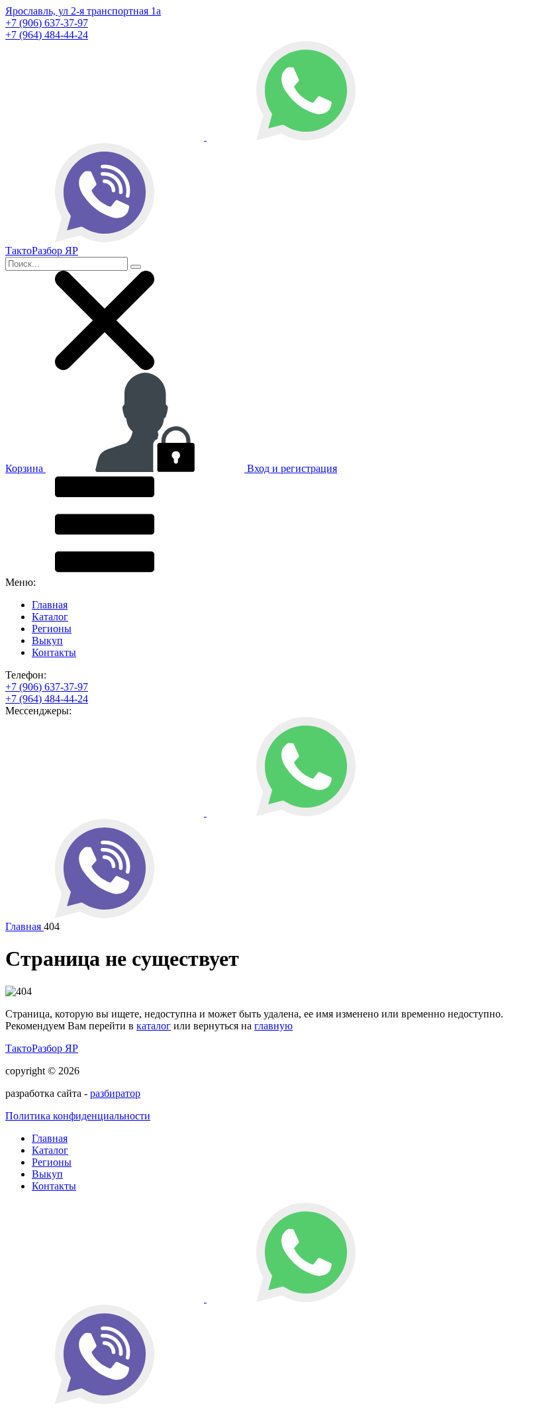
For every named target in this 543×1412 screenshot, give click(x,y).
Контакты (54, 652)
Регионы (52, 628)
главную (273, 1025)
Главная (50, 604)
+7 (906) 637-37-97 (46, 22)
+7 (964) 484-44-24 (46, 34)
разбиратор (115, 1093)
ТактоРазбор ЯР (41, 1048)
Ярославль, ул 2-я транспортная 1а (83, 11)
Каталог (50, 616)
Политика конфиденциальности (77, 1115)
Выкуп (47, 640)
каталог (153, 1025)
